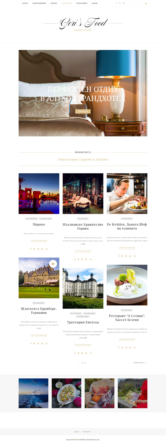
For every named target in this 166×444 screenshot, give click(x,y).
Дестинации (31, 218)
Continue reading (39, 240)
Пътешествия (66, 3)
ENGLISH (94, 3)
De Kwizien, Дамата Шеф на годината (127, 226)
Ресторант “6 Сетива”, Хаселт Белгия (127, 318)
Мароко (39, 224)
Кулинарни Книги (39, 3)
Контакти (86, 431)
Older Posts (138, 363)
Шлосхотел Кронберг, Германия (39, 310)
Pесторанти (83, 218)
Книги (132, 394)
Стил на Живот (81, 3)
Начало (25, 3)
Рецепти (54, 3)
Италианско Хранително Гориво (83, 226)
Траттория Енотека (83, 322)
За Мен (76, 431)
